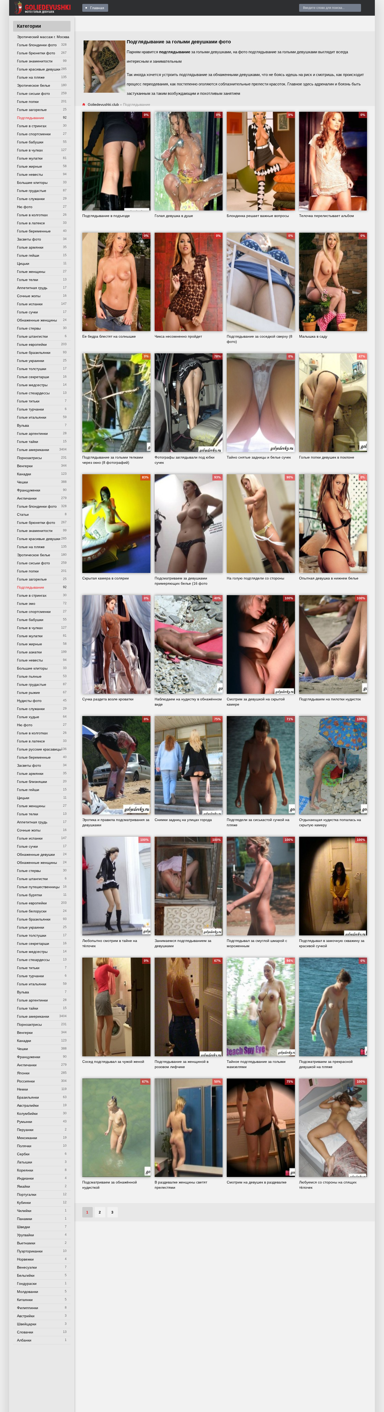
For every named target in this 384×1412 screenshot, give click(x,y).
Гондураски (27, 1283)
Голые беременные (34, 231)
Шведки (23, 1227)
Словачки (25, 1332)
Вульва (23, 425)
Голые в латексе (31, 223)
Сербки (23, 1154)
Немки (22, 1089)
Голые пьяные (29, 676)
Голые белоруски (31, 911)
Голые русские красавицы (39, 749)
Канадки (24, 474)
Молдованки (27, 1292)
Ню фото (24, 207)
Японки (23, 1073)
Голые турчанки (30, 409)
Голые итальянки (31, 417)
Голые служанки (31, 199)
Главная (97, 8)
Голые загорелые (32, 110)
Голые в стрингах (31, 126)
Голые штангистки (32, 336)
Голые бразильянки (33, 352)
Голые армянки (30, 247)
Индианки (25, 1178)
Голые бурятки (29, 895)
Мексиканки (27, 1138)
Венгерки (25, 466)
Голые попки (28, 101)
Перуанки (25, 1130)
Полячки (24, 1146)
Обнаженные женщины (37, 320)
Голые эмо (26, 603)
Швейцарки (26, 1324)
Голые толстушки (31, 369)
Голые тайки (27, 442)
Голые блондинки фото (37, 45)
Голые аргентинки (32, 433)
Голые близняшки (32, 782)
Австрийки (25, 1316)
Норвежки (25, 1259)
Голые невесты (30, 174)
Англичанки (27, 498)
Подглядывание (30, 118)
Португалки (26, 1194)
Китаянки (25, 1300)
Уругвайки (25, 1235)
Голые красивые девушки (38, 69)
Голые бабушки (30, 142)
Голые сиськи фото (33, 93)
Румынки (24, 1122)
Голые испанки (30, 304)
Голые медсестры (32, 385)
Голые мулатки (30, 158)
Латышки (24, 1162)
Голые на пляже (31, 77)
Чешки (22, 482)
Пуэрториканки (30, 1251)
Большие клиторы (32, 182)
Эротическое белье (33, 85)
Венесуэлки (27, 1267)
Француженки (28, 490)
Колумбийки (27, 1113)
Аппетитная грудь (32, 288)
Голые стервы (29, 328)
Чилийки (24, 1211)
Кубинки (24, 1202)
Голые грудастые (31, 191)
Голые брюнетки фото (36, 53)
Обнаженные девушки (36, 854)
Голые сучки (27, 312)
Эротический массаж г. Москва (43, 37)
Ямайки (23, 1186)
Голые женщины (31, 271)
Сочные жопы (28, 296)
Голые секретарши (33, 377)
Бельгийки (25, 1275)
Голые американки (33, 450)
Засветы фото (29, 239)
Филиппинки (27, 1308)
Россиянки (26, 1081)
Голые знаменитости (35, 61)
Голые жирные (29, 166)
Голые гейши (28, 255)
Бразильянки (28, 1097)
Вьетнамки (26, 1243)
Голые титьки (28, 401)
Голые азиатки (29, 652)
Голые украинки (30, 361)
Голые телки (27, 280)
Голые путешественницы (38, 887)
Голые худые (28, 717)
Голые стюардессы (33, 393)
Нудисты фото (29, 701)
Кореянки (25, 1170)
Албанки (24, 1340)
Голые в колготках (32, 215)
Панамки (24, 1219)
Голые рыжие (28, 692)
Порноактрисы (29, 458)
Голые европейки (32, 344)
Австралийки (28, 1105)
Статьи (23, 514)
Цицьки (23, 263)
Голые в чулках (30, 150)
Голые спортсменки (34, 134)
